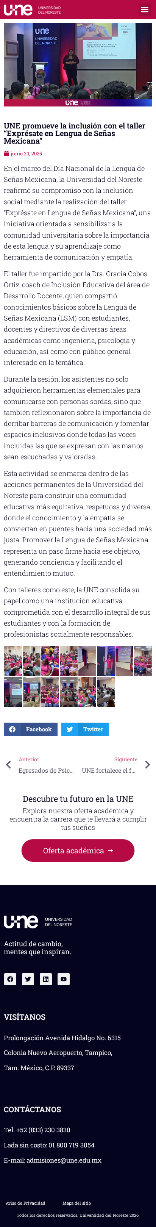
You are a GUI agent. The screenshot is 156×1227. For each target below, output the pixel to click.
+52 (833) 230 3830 (43, 1129)
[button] (145, 9)
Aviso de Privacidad (25, 1203)
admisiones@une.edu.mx (64, 1160)
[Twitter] (28, 979)
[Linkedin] (46, 979)
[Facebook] (10, 979)
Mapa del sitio (76, 1203)
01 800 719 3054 (71, 1145)
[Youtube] (64, 979)
